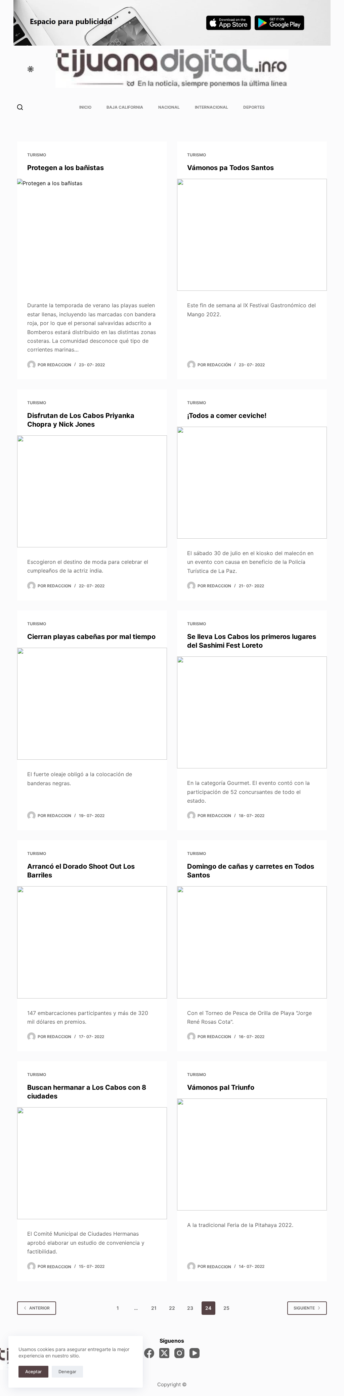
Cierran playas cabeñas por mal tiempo (91, 637)
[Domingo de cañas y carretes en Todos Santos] (252, 942)
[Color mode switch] (30, 69)
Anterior (39, 1307)
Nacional (169, 107)
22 (172, 1308)
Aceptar (33, 1371)
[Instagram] (179, 1353)
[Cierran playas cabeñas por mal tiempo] (92, 704)
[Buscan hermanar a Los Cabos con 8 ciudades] (92, 1163)
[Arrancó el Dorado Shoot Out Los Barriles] (92, 942)
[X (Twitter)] (164, 1353)
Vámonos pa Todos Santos (230, 168)
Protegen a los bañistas (65, 168)
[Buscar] (20, 107)
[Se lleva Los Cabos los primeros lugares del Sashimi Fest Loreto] (252, 712)
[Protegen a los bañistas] (92, 235)
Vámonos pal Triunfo (220, 1087)
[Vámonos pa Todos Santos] (252, 235)
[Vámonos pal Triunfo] (252, 1154)
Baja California (124, 107)
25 (226, 1308)
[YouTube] (194, 1353)
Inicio (85, 107)
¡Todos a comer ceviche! (226, 416)
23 (190, 1308)
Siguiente (304, 1307)
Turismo (36, 154)
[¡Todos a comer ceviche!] (252, 483)
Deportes (254, 107)
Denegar (67, 1371)
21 (154, 1308)
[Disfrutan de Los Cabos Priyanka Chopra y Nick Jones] (92, 491)
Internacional (211, 107)
